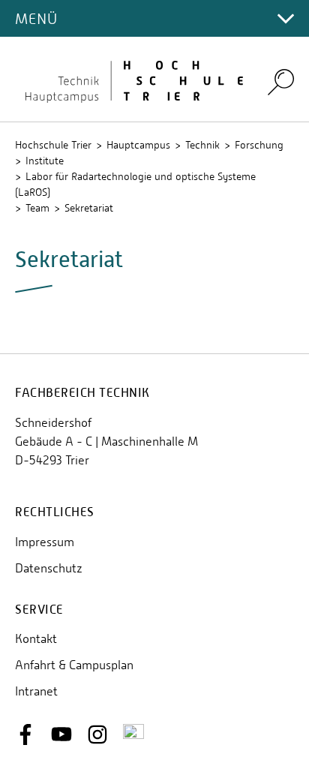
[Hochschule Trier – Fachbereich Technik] (132, 80)
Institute (45, 161)
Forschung (259, 145)
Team (38, 208)
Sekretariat (88, 208)
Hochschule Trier (53, 145)
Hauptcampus (138, 145)
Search (281, 82)
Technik (202, 145)
